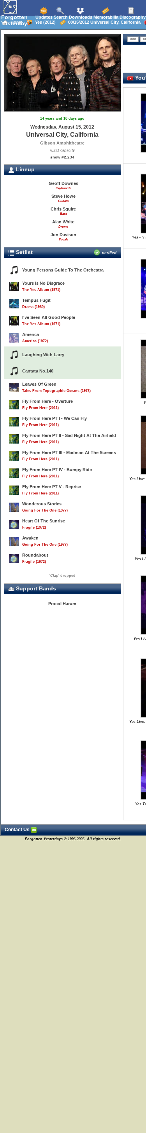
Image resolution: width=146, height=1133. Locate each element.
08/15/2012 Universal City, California (103, 22)
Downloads (80, 17)
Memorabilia (105, 17)
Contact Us (18, 829)
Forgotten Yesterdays (15, 20)
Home (15, 22)
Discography (132, 17)
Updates (43, 17)
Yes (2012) (44, 22)
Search (60, 17)
